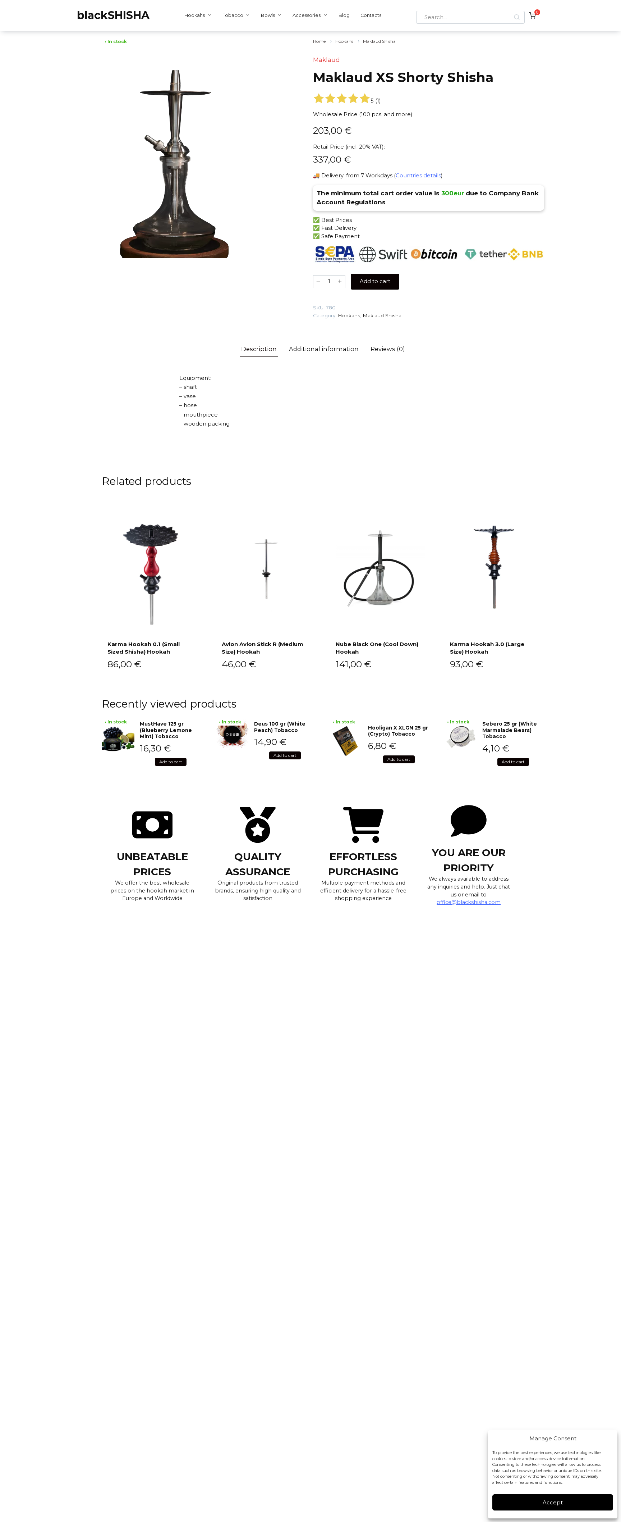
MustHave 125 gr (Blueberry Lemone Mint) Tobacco (166, 730)
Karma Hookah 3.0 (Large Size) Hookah (487, 648)
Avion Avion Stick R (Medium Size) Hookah (262, 648)
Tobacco (233, 15)
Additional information (324, 349)
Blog (344, 15)
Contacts (370, 15)
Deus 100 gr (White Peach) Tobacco (279, 727)
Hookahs (194, 15)
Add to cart (375, 281)
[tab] (259, 349)
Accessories (307, 15)
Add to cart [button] (170, 761)
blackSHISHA (113, 15)
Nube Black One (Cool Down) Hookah (377, 648)
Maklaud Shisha (379, 41)
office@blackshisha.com (469, 902)
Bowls (268, 15)
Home (319, 41)
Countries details (418, 175)
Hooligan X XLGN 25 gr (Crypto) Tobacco (398, 731)
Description (259, 349)
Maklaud (326, 59)
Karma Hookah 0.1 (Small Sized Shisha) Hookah (143, 648)
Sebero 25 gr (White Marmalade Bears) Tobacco (509, 730)
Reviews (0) (388, 349)
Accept (553, 1502)
